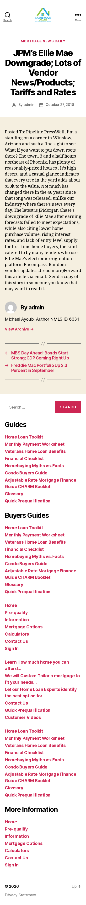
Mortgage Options (24, 626)
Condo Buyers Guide (26, 472)
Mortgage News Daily (43, 41)
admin (29, 104)
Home (11, 605)
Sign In (12, 648)
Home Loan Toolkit (24, 436)
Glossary (14, 493)
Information (17, 619)
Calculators (17, 634)
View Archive (19, 329)
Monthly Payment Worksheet (34, 444)
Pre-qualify (16, 612)
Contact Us (16, 641)
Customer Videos (23, 717)
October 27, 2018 (60, 104)
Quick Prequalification (27, 500)
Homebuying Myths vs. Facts (34, 465)
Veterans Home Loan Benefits (35, 451)
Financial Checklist (24, 458)
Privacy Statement (20, 895)
